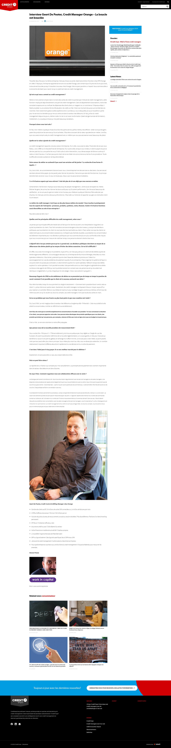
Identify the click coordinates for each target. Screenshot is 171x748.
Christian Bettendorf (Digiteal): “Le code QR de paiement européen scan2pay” (125, 57)
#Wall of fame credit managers (130, 42)
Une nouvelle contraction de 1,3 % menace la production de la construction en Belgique (125, 86)
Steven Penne (49, 21)
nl (168, 2)
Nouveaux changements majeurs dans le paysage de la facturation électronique (124, 94)
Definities (89, 732)
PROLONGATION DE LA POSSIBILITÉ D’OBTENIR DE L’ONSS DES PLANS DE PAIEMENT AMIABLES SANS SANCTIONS (48, 629)
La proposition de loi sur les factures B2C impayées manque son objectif (86, 665)
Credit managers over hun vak (96, 724)
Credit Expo (90, 721)
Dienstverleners (91, 729)
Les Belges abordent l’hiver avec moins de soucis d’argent (125, 79)
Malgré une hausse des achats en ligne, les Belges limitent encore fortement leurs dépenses (86, 629)
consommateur (48, 596)
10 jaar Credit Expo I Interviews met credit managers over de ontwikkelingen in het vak (97, 706)
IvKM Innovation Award (94, 726)
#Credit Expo (114, 42)
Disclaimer (25, 744)
